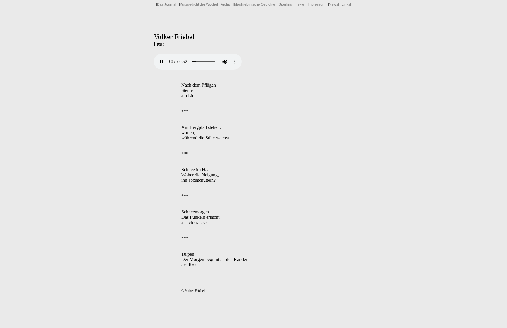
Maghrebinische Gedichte (254, 4)
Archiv (226, 4)
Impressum (316, 4)
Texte (300, 4)
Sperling (285, 4)
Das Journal (166, 4)
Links (346, 4)
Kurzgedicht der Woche (198, 4)
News (333, 4)
